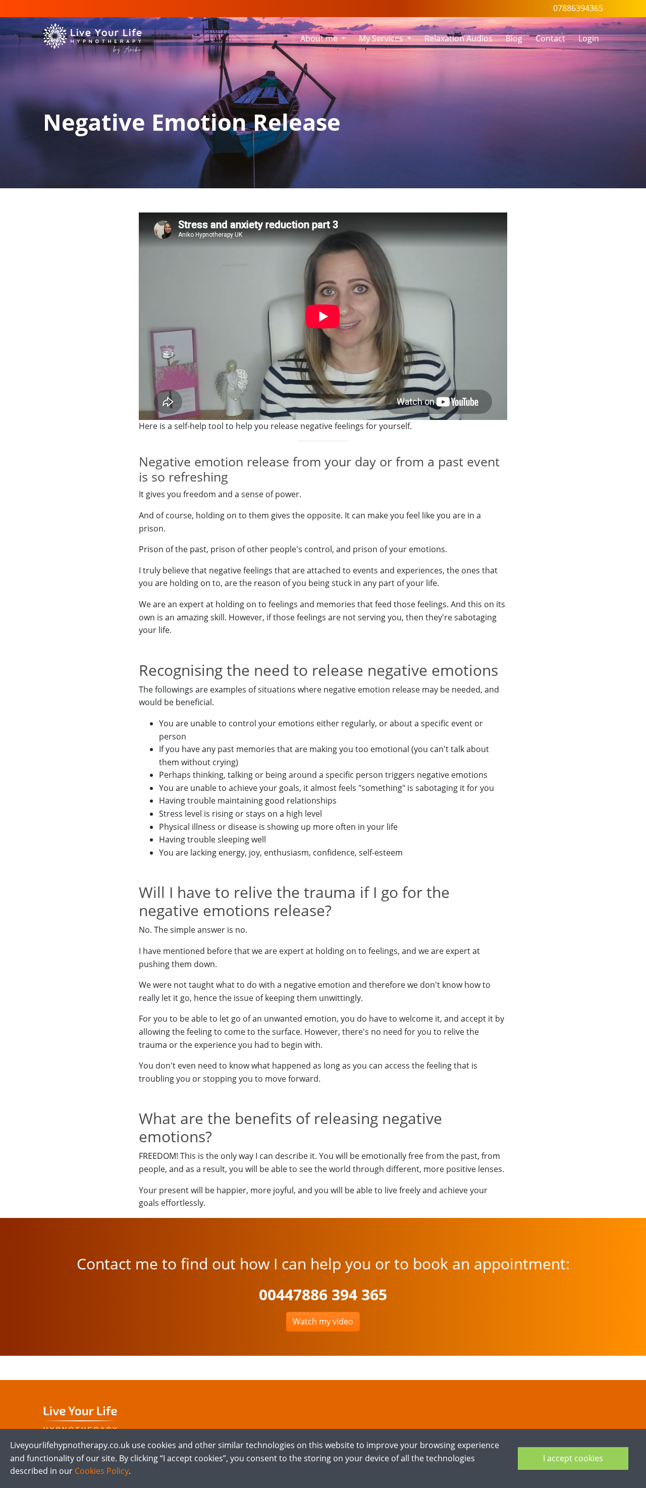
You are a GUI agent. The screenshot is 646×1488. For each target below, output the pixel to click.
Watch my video (323, 1321)
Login (588, 38)
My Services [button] (382, 38)
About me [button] (320, 38)
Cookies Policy (102, 1470)
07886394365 (578, 8)
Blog (514, 38)
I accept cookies (573, 1458)
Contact (550, 38)
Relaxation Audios (458, 38)
